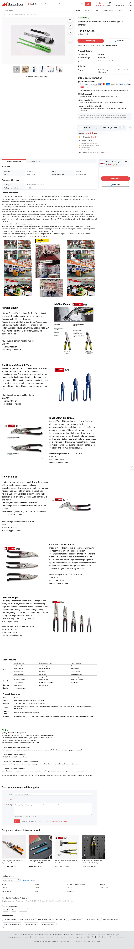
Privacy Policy (96, 941)
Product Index (101, 934)
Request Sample (111, 45)
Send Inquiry (90, 41)
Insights (116, 934)
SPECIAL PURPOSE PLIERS (75, 884)
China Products (29, 934)
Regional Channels (90, 934)
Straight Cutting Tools (92, 919)
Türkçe (105, 937)
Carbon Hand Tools (75, 919)
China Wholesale (59, 934)
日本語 (88, 937)
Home (3, 14)
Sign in (130, 5)
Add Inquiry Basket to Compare (38, 77)
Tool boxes (70, 891)
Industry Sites (79, 934)
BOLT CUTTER (104, 888)
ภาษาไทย (99, 937)
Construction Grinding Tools (12, 924)
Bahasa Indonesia (121, 937)
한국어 (83, 937)
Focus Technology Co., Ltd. (54, 941)
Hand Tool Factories (10, 919)
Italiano (57, 937)
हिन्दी (93, 937)
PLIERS (37, 884)
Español (27, 937)
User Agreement (78, 941)
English (21, 937)
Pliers (14, 910)
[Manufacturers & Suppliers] (12, 4)
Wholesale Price (70, 934)
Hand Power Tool (60, 919)
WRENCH (102, 884)
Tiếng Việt (112, 937)
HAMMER (37, 888)
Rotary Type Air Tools (31, 924)
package (4, 884)
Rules (130, 10)
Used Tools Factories (44, 919)
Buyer (87, 10)
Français (41, 937)
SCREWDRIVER (6, 891)
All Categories (9, 10)
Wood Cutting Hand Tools (110, 919)
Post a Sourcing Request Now (56, 821)
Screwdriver (23, 910)
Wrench (6, 910)
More (3, 928)
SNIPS (69, 888)
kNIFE (36, 891)
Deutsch (63, 937)
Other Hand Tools (31, 14)
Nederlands (71, 937)
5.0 (107, 165)
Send (16, 821)
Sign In (80, 152)
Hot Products (18, 934)
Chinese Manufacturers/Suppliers (43, 934)
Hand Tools (22, 14)
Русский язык (49, 937)
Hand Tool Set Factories (27, 919)
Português (34, 937)
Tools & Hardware (12, 14)
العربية (77, 937)
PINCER (4, 888)
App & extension (108, 10)
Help (97, 10)
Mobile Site (109, 934)
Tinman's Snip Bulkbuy (48, 924)
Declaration (87, 941)
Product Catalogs (29, 880)
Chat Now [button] (120, 41)
